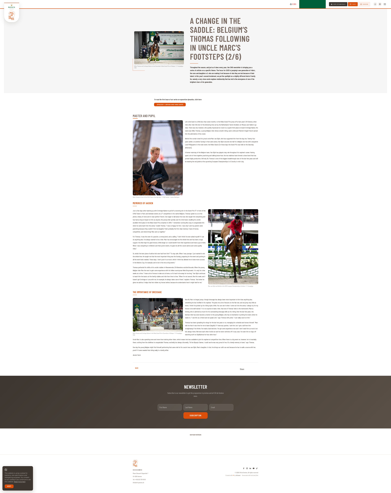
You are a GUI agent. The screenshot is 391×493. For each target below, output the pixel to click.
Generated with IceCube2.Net (250, 475)
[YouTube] (253, 468)
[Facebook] (244, 468)
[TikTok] (257, 468)
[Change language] (380, 4)
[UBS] (293, 4)
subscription (195, 415)
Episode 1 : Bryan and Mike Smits (170, 104)
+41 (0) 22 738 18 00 (140, 479)
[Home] (375, 4)
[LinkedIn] (250, 468)
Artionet (238, 475)
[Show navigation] (385, 4)
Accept (9, 486)
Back (136, 368)
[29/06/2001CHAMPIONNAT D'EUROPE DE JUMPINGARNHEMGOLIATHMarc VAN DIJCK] (233, 246)
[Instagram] (247, 468)
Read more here (19, 482)
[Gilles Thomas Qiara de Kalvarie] (158, 157)
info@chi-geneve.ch (138, 482)
